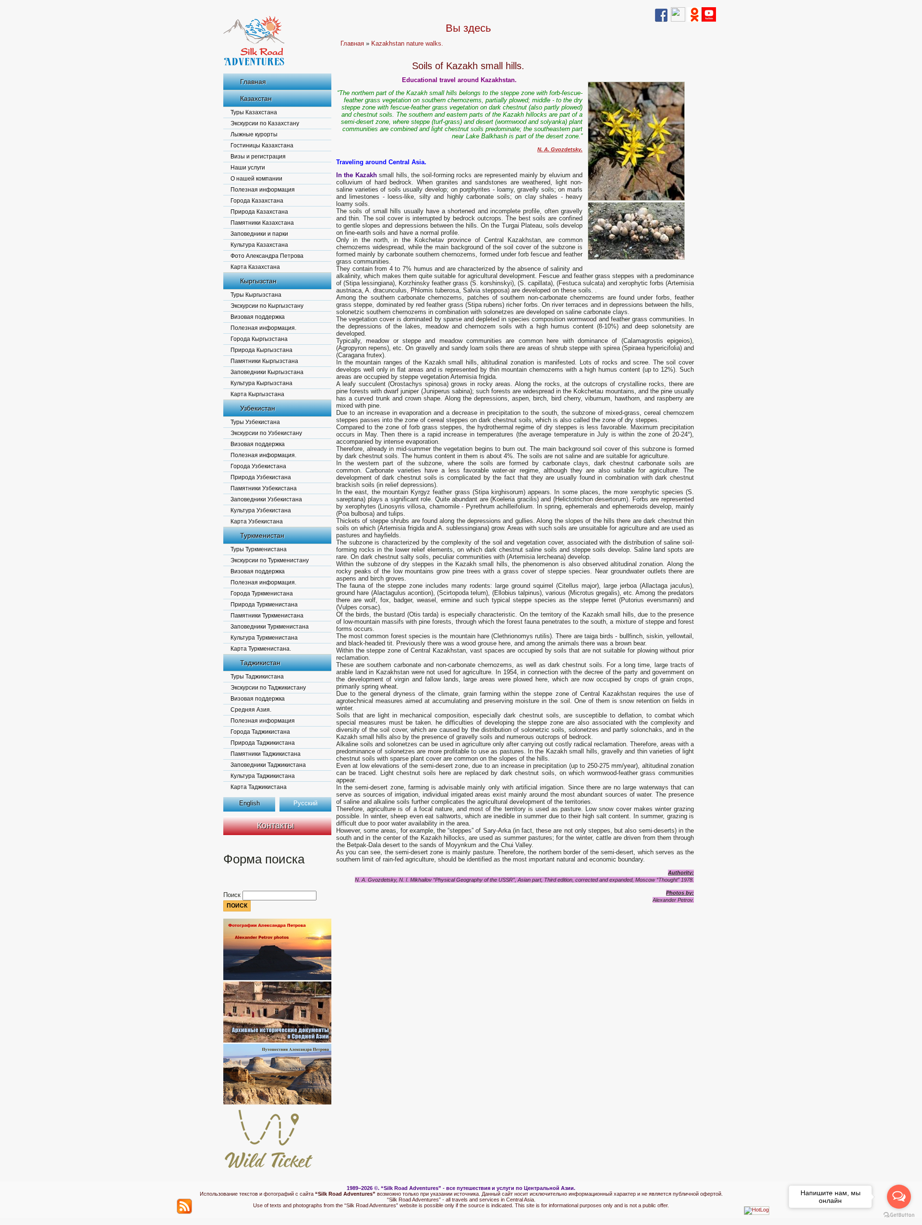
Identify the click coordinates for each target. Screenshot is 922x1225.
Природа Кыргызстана (261, 350)
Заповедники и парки (259, 233)
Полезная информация (262, 189)
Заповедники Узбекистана (266, 499)
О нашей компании (256, 178)
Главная (253, 81)
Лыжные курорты (254, 134)
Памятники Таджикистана (265, 754)
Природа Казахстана (259, 211)
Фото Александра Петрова (266, 256)
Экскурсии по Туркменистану (269, 560)
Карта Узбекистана (256, 521)
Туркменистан (262, 535)
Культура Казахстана (259, 245)
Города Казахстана (256, 200)
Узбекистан (257, 408)
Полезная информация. (263, 328)
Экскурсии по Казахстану (264, 123)
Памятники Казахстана (262, 222)
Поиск (233, 894)
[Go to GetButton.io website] (899, 1215)
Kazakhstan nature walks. (407, 43)
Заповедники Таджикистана (268, 765)
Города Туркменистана (261, 593)
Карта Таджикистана (258, 787)
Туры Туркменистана (258, 549)
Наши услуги (247, 167)
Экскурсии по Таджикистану (268, 687)
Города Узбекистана (258, 466)
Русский (305, 803)
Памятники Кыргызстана (264, 361)
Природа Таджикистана (262, 743)
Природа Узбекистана (260, 477)
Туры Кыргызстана (255, 294)
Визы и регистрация (258, 156)
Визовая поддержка (257, 317)
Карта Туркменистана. (260, 648)
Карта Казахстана (255, 267)
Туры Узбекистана (255, 422)
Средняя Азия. (250, 709)
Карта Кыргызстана (257, 394)
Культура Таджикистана (262, 776)
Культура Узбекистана (260, 510)
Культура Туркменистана (264, 637)
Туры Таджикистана (257, 676)
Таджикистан (260, 663)
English (249, 803)
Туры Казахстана (253, 112)
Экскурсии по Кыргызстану (266, 306)
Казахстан (256, 98)
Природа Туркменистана (264, 604)
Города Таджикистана (260, 731)
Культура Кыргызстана (261, 383)
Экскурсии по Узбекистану (266, 433)
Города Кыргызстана (259, 339)
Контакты (275, 825)
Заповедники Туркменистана (269, 626)
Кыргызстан (258, 281)
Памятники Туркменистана (266, 615)
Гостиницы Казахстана (261, 145)
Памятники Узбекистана (263, 488)
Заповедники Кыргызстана (266, 372)
